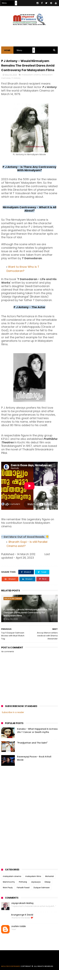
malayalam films (33, 876)
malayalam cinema (31, 74)
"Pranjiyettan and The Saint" (32, 742)
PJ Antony (16, 78)
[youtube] (56, 3)
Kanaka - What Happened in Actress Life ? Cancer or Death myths (37, 730)
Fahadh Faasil (23, 887)
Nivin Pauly (8, 887)
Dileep (48, 882)
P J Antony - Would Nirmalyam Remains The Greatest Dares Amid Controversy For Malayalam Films (27, 612)
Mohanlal (49, 876)
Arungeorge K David (22, 914)
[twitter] (46, 3)
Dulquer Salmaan (42, 887)
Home (7, 50)
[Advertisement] (24, 816)
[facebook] (42, 3)
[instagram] (37, 3)
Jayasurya (36, 882)
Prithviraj (23, 882)
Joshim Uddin (18, 926)
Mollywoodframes (10, 966)
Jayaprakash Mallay (22, 903)
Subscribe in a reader (13, 712)
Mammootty (9, 882)
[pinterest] (51, 3)
